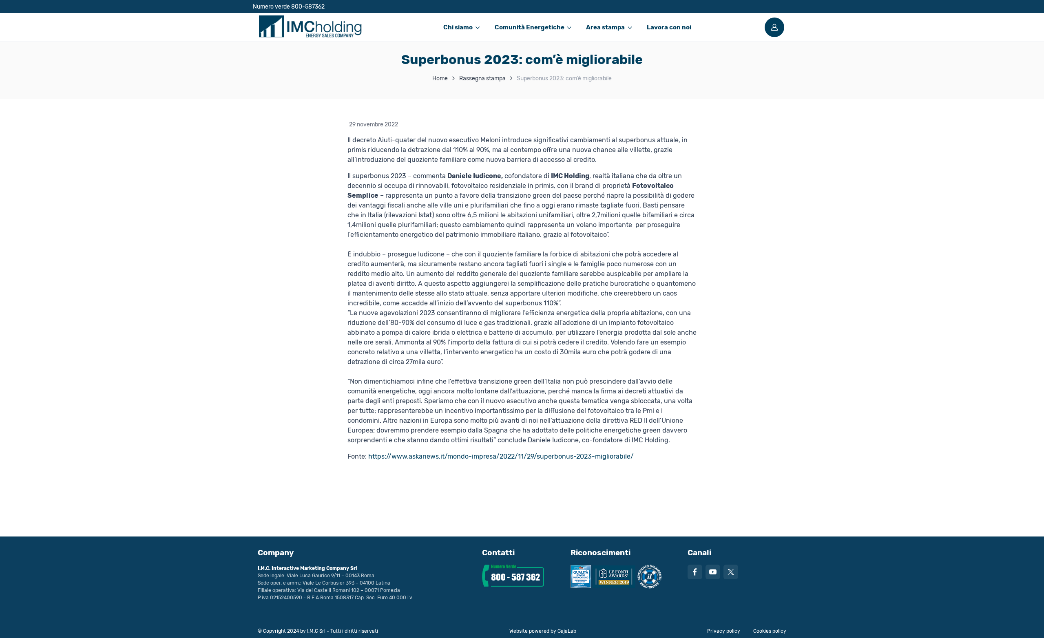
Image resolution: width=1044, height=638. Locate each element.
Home (440, 78)
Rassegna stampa (482, 78)
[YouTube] (713, 572)
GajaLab (566, 631)
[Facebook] (695, 572)
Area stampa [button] (605, 27)
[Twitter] (730, 572)
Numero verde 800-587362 (289, 6)
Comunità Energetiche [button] (529, 27)
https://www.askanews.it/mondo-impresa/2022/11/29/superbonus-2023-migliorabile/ (501, 456)
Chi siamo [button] (458, 27)
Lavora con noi (669, 27)
